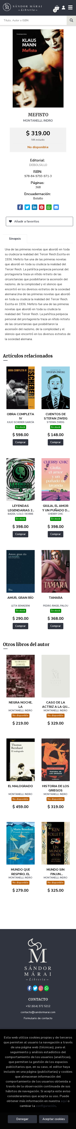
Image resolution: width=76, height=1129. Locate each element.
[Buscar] (71, 20)
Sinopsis (15, 239)
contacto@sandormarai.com (38, 1012)
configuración (46, 1106)
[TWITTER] (35, 988)
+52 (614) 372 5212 (38, 1006)
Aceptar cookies (53, 1119)
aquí (64, 1101)
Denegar (22, 1119)
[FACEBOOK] (29, 988)
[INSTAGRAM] (40, 988)
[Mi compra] (57, 7)
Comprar (20, 442)
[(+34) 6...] (46, 988)
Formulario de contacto (38, 1018)
